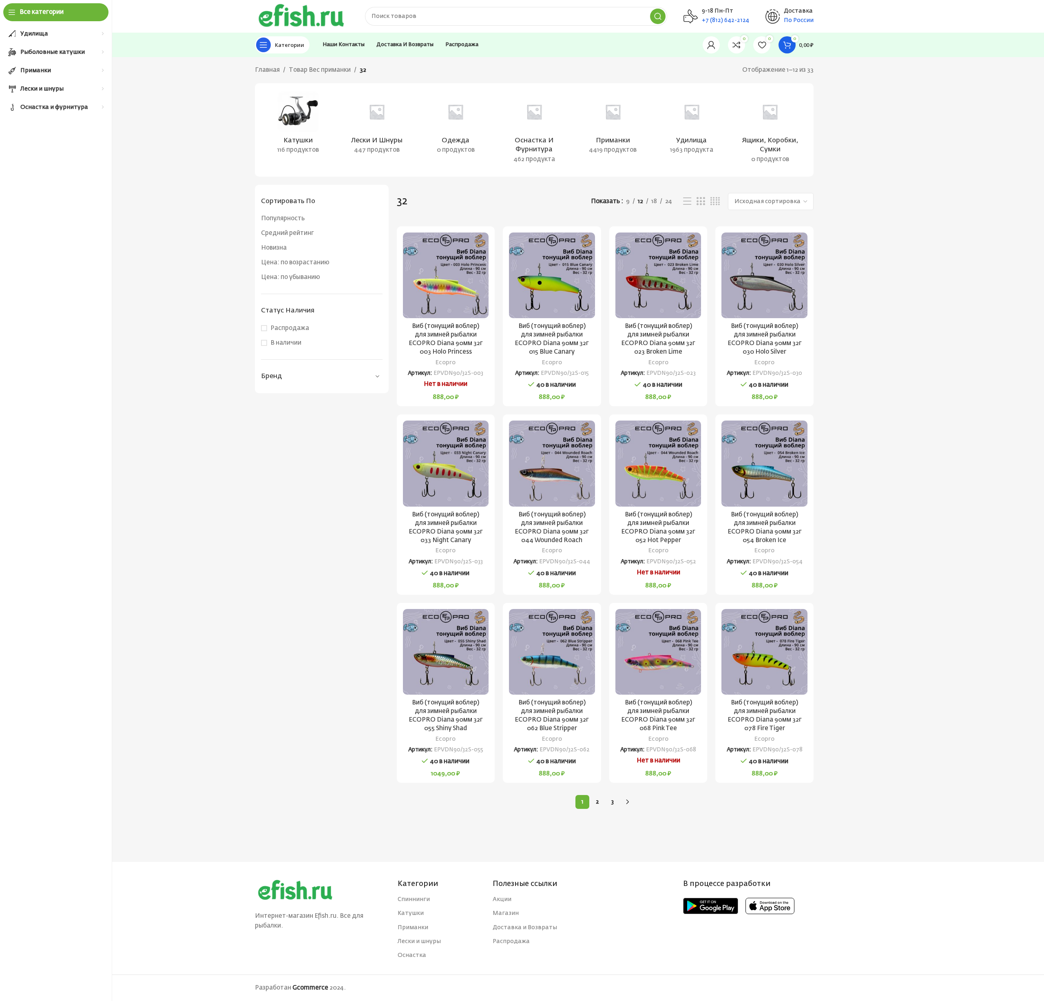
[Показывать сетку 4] (715, 201)
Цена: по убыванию (290, 277)
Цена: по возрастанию (295, 262)
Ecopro (446, 362)
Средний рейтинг (287, 233)
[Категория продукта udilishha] (691, 125)
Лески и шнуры (419, 941)
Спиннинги (414, 899)
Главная (267, 70)
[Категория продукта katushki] (298, 125)
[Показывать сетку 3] (701, 201)
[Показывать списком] (687, 201)
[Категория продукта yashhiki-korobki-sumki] (770, 129)
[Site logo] (302, 16)
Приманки (413, 927)
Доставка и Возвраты (525, 927)
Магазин (506, 913)
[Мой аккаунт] (711, 45)
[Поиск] (658, 16)
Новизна (274, 248)
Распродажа (289, 328)
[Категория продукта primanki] (612, 125)
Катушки (411, 913)
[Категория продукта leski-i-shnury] (377, 125)
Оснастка (412, 955)
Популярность (283, 218)
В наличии (285, 343)
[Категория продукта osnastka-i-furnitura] (534, 129)
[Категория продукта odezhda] (455, 125)
